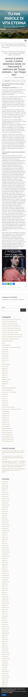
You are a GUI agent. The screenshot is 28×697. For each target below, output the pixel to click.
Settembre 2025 (5, 505)
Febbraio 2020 (5, 648)
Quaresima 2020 (5, 413)
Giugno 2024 (5, 537)
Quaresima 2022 (5, 417)
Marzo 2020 (4, 645)
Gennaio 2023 (5, 573)
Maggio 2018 (5, 682)
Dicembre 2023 (5, 549)
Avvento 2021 (5, 353)
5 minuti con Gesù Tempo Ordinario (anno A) (12, 334)
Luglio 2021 (4, 611)
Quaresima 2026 (6, 424)
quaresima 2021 (5, 415)
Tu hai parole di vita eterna (14, 18)
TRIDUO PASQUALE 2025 (7, 439)
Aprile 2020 (4, 643)
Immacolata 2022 (6, 364)
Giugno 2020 (5, 639)
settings (10, 692)
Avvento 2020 (5, 351)
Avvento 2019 (5, 349)
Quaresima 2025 (5, 422)
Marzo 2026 (4, 492)
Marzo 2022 (4, 594)
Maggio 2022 (5, 590)
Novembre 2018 (5, 677)
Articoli (3, 343)
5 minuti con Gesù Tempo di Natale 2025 (11, 326)
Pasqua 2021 (5, 398)
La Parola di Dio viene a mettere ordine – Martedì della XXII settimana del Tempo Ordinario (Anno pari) (13, 452)
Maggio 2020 (5, 641)
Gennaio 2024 (5, 547)
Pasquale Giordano (19, 77)
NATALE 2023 (5, 381)
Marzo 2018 (4, 686)
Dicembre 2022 (5, 575)
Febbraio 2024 (5, 545)
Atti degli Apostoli (6, 345)
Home (2, 44)
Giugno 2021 (5, 613)
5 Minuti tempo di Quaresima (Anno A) (10, 338)
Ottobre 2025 (5, 502)
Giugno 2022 (5, 588)
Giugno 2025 (5, 511)
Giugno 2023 (5, 562)
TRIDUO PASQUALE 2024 (7, 437)
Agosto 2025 (5, 507)
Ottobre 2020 (5, 631)
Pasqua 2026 (5, 405)
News (3, 385)
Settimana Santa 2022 (7, 428)
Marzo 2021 (4, 620)
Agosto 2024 (5, 532)
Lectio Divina (5, 366)
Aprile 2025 (4, 515)
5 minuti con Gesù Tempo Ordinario (14, 287)
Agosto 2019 (5, 660)
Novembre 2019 (5, 654)
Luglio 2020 (4, 637)
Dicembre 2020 (5, 626)
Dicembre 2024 (5, 524)
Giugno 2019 (5, 663)
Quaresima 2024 (5, 419)
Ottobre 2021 (5, 605)
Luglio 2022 (4, 586)
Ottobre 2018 (5, 680)
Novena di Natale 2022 (7, 390)
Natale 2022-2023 (6, 379)
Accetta (4, 694)
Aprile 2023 (4, 566)
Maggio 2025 (5, 513)
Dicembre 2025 (5, 498)
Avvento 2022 (5, 355)
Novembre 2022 (5, 577)
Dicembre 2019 (5, 652)
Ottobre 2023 (5, 554)
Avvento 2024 (5, 360)
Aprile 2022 (4, 592)
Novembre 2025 (5, 500)
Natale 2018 (4, 368)
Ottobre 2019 (5, 656)
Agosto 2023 (5, 558)
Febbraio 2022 (5, 596)
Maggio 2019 (5, 665)
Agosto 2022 (5, 584)
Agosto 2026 (5, 481)
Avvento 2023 (5, 358)
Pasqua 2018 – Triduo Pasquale (9, 392)
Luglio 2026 (4, 483)
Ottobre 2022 (5, 579)
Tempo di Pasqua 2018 (7, 434)
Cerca (3, 307)
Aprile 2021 (4, 618)
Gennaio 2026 (5, 496)
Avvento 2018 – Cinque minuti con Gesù (11, 347)
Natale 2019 (4, 370)
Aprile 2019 (4, 667)
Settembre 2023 (5, 556)
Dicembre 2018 (5, 675)
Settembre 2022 (5, 581)
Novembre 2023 (5, 552)
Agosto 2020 (5, 635)
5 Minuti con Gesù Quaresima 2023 (10, 323)
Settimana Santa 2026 (7, 432)
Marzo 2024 (4, 543)
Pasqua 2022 (5, 400)
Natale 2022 (4, 377)
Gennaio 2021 (5, 624)
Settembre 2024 (5, 530)
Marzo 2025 (4, 517)
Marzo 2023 (4, 569)
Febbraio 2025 (5, 520)
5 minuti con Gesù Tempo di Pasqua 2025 (11, 330)
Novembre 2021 (5, 603)
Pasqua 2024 (5, 402)
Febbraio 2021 (5, 622)
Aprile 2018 (4, 684)
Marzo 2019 (4, 669)
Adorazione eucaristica (7, 341)
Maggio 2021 (5, 616)
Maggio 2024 (5, 539)
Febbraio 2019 (5, 671)
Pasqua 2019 (5, 394)
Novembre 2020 (5, 628)
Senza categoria (6, 426)
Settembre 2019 (5, 658)
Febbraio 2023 (5, 571)
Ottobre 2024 (5, 528)
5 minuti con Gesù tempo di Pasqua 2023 (11, 328)
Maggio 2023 (5, 564)
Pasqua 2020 (5, 396)
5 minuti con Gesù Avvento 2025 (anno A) (11, 319)
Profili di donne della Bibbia (8, 407)
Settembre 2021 (5, 607)
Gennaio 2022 (5, 598)
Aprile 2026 (4, 490)
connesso (10, 299)
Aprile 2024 (4, 541)
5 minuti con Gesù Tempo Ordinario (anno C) (12, 336)
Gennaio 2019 (5, 673)
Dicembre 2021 (5, 601)
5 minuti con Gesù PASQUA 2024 (9, 321)
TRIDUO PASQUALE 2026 (7, 441)
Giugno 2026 (5, 485)
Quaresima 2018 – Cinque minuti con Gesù (11, 409)
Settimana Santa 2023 (7, 430)
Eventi (3, 362)
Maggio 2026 (5, 488)
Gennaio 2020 (5, 650)
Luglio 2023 (4, 560)
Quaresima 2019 (5, 411)
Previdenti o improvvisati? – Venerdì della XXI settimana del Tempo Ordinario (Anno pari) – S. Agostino (13, 470)
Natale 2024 (5, 383)
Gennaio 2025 (5, 522)
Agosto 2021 (5, 609)
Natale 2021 (4, 375)
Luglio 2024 (4, 534)
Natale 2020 (5, 373)
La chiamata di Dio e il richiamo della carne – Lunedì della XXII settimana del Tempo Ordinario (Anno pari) (13, 458)
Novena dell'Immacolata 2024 (9, 387)
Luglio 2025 (4, 509)
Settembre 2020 (5, 633)
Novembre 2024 (5, 526)
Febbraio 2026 (5, 494)
